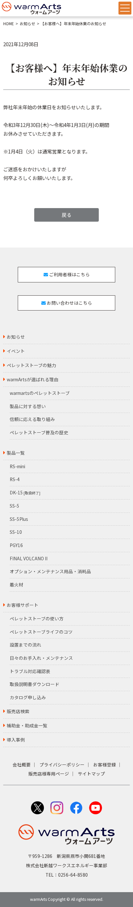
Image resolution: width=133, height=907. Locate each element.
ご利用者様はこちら (69, 274)
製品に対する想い (28, 406)
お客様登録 (104, 764)
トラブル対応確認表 (30, 671)
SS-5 (14, 505)
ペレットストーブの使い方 (37, 618)
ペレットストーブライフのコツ (41, 631)
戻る (66, 214)
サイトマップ (91, 773)
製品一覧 (16, 452)
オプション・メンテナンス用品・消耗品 (50, 571)
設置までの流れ (25, 644)
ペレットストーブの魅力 (31, 365)
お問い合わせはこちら (69, 303)
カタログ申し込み (28, 697)
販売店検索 (18, 711)
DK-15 (25, 492)
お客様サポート (22, 605)
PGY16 (16, 545)
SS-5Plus (19, 519)
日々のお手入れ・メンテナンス (41, 658)
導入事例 (16, 739)
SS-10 (16, 532)
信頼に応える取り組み (32, 419)
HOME (8, 23)
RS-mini (17, 466)
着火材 (16, 584)
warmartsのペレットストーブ (40, 393)
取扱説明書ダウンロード (34, 684)
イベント (16, 351)
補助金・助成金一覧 (27, 725)
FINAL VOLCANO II (28, 558)
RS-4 (15, 479)
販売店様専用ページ (48, 773)
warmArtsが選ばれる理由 (32, 379)
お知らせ (27, 23)
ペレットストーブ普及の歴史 (39, 432)
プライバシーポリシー (62, 764)
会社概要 (22, 764)
